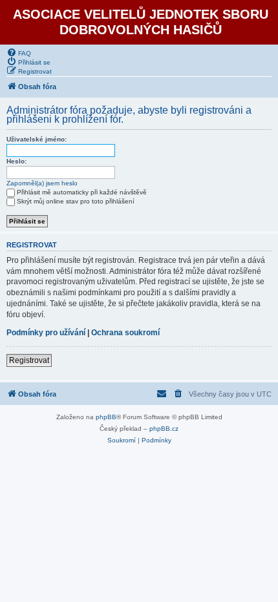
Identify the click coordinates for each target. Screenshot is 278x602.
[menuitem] (18, 52)
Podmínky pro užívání (45, 332)
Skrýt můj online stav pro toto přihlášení (75, 201)
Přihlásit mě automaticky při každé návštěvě (82, 192)
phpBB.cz (163, 428)
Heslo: (16, 161)
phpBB (106, 416)
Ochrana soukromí (125, 332)
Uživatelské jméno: (36, 139)
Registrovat (29, 360)
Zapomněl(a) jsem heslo (42, 183)
